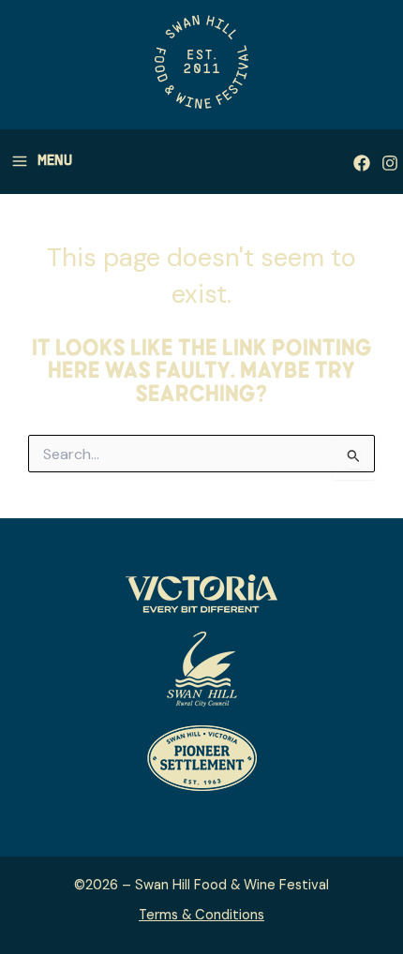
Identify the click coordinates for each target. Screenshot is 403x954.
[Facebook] (361, 163)
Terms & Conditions (201, 915)
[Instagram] (389, 163)
